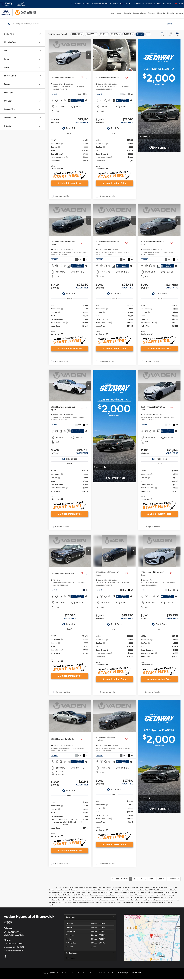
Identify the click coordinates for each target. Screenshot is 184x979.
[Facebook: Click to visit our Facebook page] (5, 957)
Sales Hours (70, 917)
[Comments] (68, 100)
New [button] (113, 13)
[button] (88, 55)
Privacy (74, 973)
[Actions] (86, 78)
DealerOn (60, 973)
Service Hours (71, 953)
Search (169, 24)
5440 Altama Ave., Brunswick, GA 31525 (146, 4)
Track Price (71, 128)
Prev (125, 879)
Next (151, 879)
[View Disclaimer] (64, 100)
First (116, 879)
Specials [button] (127, 13)
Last (160, 879)
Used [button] (119, 13)
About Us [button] (161, 13)
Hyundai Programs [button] (175, 13)
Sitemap (67, 973)
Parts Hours (70, 958)
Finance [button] (151, 13)
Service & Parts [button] (139, 13)
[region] (69, 153)
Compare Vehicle (62, 196)
